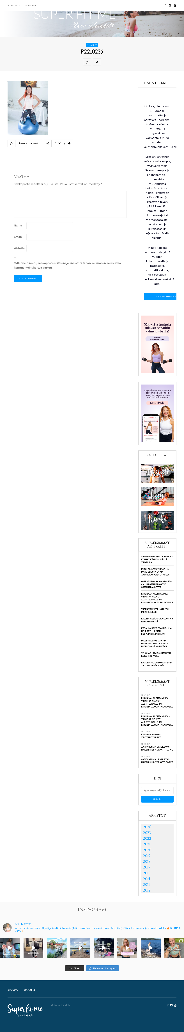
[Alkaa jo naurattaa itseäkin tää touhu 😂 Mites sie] (80, 948)
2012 (146, 890)
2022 (147, 838)
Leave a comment (28, 143)
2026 (147, 827)
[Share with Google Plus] (120, 62)
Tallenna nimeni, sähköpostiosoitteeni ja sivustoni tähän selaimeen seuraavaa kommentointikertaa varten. (67, 265)
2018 (146, 861)
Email (18, 236)
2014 (147, 884)
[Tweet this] (112, 62)
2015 (146, 878)
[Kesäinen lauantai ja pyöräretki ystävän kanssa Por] (57, 948)
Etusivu (14, 5)
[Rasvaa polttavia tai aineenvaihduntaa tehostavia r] (10, 948)
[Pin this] (128, 62)
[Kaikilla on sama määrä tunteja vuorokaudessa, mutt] (104, 948)
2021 (146, 844)
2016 (146, 873)
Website (19, 248)
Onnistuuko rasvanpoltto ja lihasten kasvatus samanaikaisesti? (156, 584)
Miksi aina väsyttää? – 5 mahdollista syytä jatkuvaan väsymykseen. (155, 572)
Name (18, 225)
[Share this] (105, 62)
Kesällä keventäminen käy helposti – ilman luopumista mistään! (156, 631)
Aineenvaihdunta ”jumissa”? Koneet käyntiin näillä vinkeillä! (156, 559)
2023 (147, 832)
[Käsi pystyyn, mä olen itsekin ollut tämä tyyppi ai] (127, 948)
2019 (146, 855)
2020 (147, 850)
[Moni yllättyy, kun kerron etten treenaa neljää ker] (33, 948)
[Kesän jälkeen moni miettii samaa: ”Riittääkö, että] (151, 948)
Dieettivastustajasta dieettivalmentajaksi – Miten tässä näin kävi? (154, 643)
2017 (146, 867)
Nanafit (31, 5)
